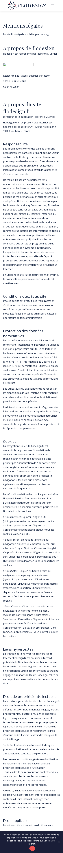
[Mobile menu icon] (52, 6)
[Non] (59, 841)
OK (32, 848)
